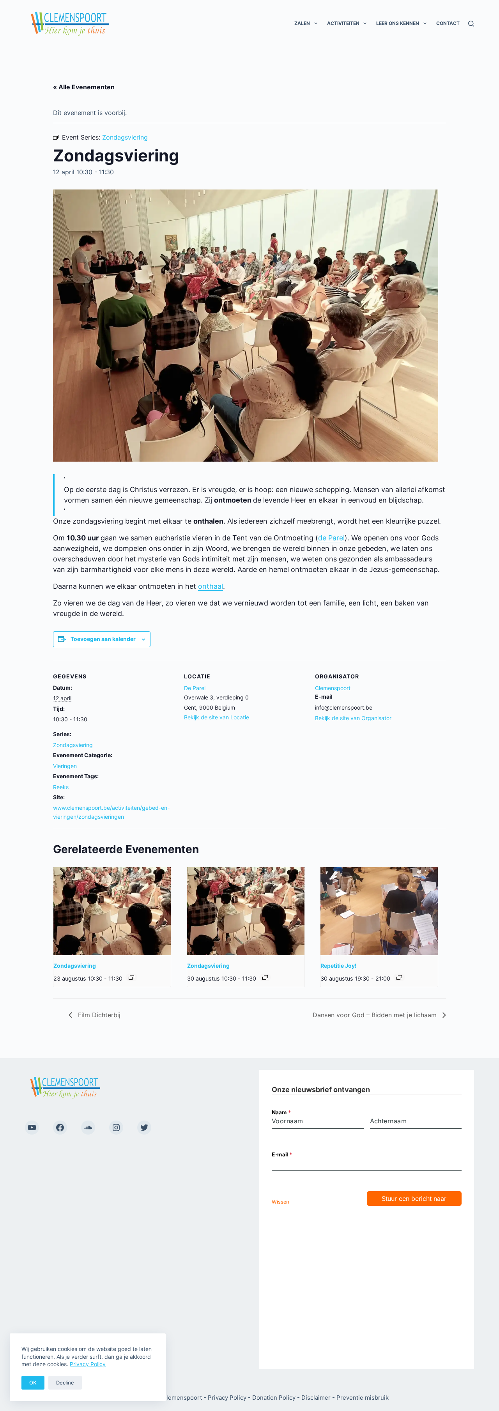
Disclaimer (316, 1397)
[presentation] (112, 911)
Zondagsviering (73, 745)
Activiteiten (343, 23)
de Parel (331, 538)
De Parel (194, 688)
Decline (65, 1382)
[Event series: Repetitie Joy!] (399, 977)
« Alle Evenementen (84, 87)
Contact (448, 23)
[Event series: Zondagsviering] (131, 977)
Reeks (61, 787)
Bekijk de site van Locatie (216, 717)
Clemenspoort (332, 688)
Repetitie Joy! (338, 965)
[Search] (471, 24)
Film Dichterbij (98, 1015)
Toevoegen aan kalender (103, 639)
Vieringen (65, 766)
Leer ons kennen (397, 23)
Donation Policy (274, 1397)
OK (33, 1382)
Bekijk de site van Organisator (353, 718)
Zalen (302, 23)
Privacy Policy (88, 1364)
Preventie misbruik (362, 1397)
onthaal (210, 586)
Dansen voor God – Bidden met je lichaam (376, 1015)
